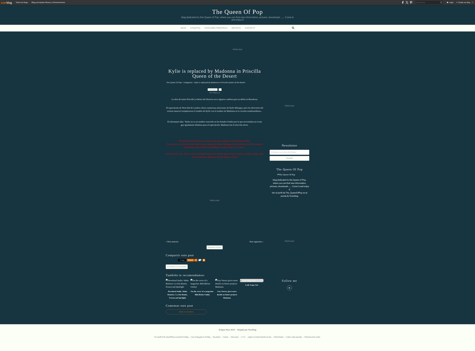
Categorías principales (215, 28)
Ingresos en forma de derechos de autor (259, 337)
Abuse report (235, 337)
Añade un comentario (186, 312)
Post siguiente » (256, 241)
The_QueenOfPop (294, 193)
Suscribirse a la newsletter (176, 267)
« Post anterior (172, 241)
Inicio (183, 28)
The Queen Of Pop (237, 11)
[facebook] (402, 2)
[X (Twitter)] (406, 2)
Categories (188, 82)
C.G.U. (243, 337)
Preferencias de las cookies (312, 337)
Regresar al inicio (214, 247)
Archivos (236, 28)
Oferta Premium (278, 337)
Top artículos (216, 337)
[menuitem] (183, 28)
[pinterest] (411, 2)
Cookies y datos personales (294, 337)
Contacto (250, 28)
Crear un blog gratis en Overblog (200, 337)
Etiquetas (195, 28)
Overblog (252, 330)
